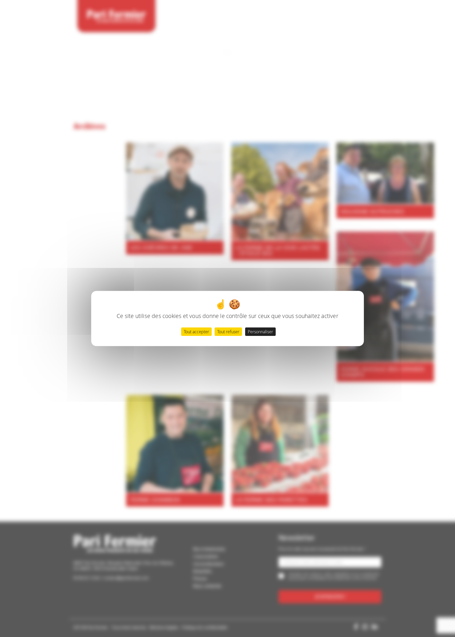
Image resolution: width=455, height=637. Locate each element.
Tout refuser (228, 332)
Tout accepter (196, 332)
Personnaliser (260, 332)
